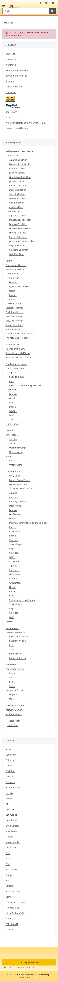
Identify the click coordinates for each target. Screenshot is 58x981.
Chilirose (10, 760)
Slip (11, 681)
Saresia (9, 885)
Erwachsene (12, 434)
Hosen (12, 290)
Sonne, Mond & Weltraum (22, 600)
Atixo (8, 749)
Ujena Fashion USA (15, 913)
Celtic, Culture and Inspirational (25, 385)
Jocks (11, 645)
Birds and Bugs (16, 376)
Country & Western (18, 501)
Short (12, 677)
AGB (8, 117)
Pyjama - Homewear (19, 286)
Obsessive (11, 847)
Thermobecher (13, 211)
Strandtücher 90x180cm (17, 353)
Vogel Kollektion (17, 194)
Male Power (11, 831)
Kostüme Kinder (14, 714)
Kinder (9, 456)
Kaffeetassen (12, 155)
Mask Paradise (13, 842)
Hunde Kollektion (17, 181)
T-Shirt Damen (13, 475)
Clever (9, 765)
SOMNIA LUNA (13, 891)
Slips (11, 649)
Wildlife (13, 411)
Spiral (8, 896)
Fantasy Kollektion (18, 168)
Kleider (12, 295)
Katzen (12, 527)
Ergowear (10, 782)
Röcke (12, 299)
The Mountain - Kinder (17, 337)
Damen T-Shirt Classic (20, 484)
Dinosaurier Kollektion (20, 164)
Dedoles (10, 776)
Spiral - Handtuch (14, 325)
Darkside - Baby (13, 303)
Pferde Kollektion (17, 189)
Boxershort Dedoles (19, 636)
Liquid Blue (12, 725)
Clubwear (14, 277)
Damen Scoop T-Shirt (19, 480)
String (12, 686)
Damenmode (12, 273)
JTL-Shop (34, 977)
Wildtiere (13, 552)
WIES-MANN (12, 924)
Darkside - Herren (14, 312)
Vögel (12, 548)
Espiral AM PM (13, 787)
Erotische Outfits (17, 658)
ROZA (8, 880)
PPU (8, 864)
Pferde (12, 406)
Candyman (11, 754)
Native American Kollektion (22, 241)
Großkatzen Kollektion (20, 177)
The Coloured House (16, 902)
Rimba (9, 874)
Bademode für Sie (14, 690)
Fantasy (13, 394)
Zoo (11, 419)
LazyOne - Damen (14, 316)
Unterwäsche (15, 452)
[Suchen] (52, 11)
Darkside (10, 771)
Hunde (12, 398)
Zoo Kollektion (16, 207)
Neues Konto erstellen (17, 70)
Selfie (12, 595)
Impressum (11, 111)
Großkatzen (15, 514)
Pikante (9, 858)
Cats (11, 381)
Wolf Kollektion (16, 202)
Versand (36, 967)
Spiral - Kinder (13, 329)
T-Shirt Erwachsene (15, 368)
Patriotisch (14, 531)
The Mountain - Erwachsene (20, 333)
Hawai (9, 798)
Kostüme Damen (14, 709)
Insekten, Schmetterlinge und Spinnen (28, 522)
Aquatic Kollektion (18, 159)
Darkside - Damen (14, 307)
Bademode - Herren (15, 269)
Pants (12, 673)
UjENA (12, 698)
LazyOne (10, 809)
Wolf (11, 415)
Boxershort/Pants (17, 640)
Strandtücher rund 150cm (19, 357)
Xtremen (10, 929)
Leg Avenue (11, 814)
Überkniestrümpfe (18, 447)
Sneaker (13, 439)
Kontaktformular (14, 86)
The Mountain (13, 907)
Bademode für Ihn (15, 668)
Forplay (9, 793)
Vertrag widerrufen (29, 962)
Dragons (13, 389)
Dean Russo (15, 505)
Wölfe (12, 557)
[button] (40, 3)
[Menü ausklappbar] (3, 5)
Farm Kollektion (17, 172)
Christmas (14, 497)
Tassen (9, 621)
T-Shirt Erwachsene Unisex (19, 488)
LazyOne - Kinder (14, 320)
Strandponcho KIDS (15, 348)
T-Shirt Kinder (13, 423)
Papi (8, 853)
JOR (7, 803)
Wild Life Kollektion (18, 198)
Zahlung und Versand (16, 75)
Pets (11, 402)
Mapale (13, 694)
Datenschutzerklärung (17, 128)
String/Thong (15, 653)
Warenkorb (11, 64)
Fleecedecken (13, 720)
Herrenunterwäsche (16, 632)
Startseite (10, 53)
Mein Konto (11, 59)
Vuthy (8, 918)
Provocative (11, 869)
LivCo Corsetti (12, 825)
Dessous (13, 282)
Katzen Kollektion (17, 185)
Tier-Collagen (15, 544)
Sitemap (10, 81)
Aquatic (13, 372)
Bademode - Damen (15, 265)
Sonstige (13, 540)
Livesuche (10, 92)
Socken (12, 443)
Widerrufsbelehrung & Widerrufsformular (26, 122)
